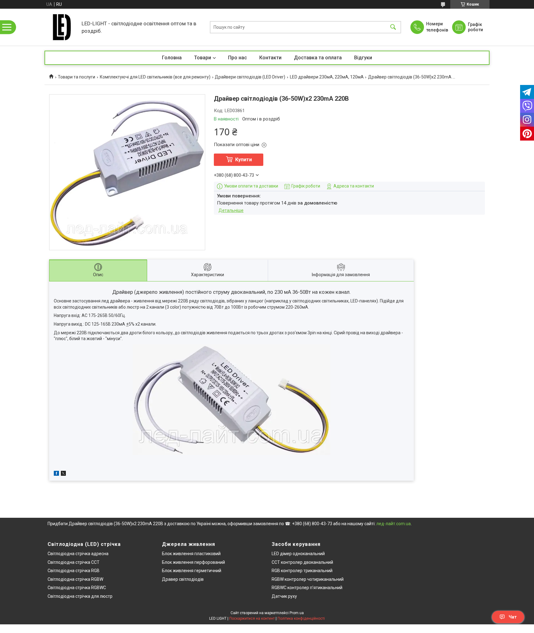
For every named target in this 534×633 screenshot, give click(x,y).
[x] (63, 474)
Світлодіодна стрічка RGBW (75, 579)
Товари (202, 58)
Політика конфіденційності (301, 618)
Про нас (237, 58)
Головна (172, 58)
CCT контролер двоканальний (302, 562)
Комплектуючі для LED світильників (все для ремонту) (155, 76)
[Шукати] (393, 27)
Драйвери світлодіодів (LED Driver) (250, 76)
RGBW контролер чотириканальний (308, 579)
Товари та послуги (76, 76)
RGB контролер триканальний (302, 570)
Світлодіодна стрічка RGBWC (77, 587)
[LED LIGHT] (61, 27)
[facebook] (56, 474)
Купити (243, 159)
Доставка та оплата (318, 58)
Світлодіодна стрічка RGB (74, 570)
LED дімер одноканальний (298, 553)
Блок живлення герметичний (191, 570)
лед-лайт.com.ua (393, 523)
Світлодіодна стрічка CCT (74, 562)
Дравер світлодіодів (183, 579)
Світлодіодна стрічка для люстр (80, 596)
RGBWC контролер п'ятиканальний (307, 587)
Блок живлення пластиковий (191, 553)
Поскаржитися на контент (252, 618)
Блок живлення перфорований (193, 562)
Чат (513, 616)
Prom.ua (297, 613)
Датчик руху (284, 596)
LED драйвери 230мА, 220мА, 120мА (327, 76)
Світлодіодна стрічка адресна (78, 553)
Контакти (270, 58)
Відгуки (363, 58)
